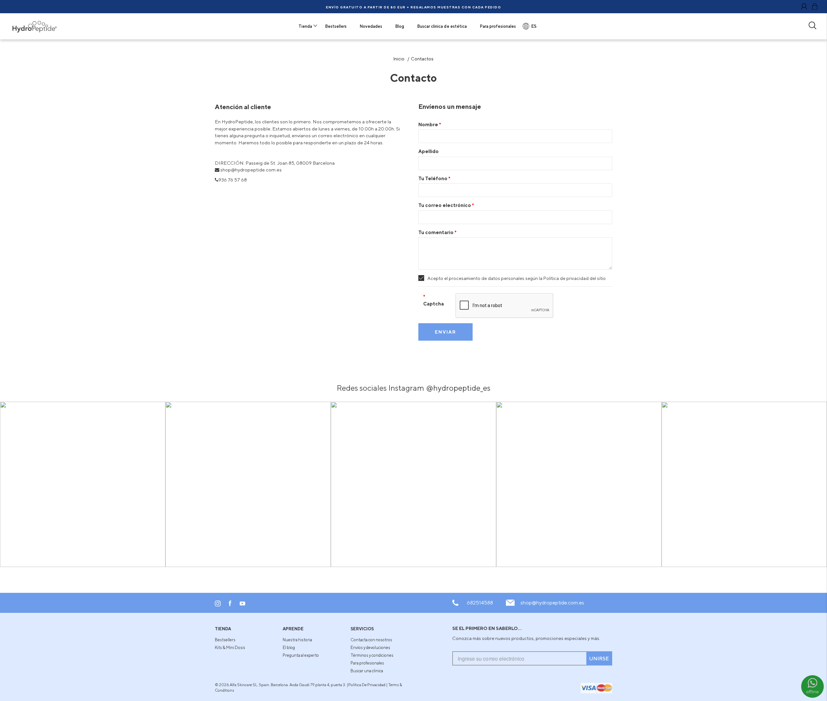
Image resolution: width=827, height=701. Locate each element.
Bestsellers (225, 639)
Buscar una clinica (367, 670)
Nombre (428, 124)
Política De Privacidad (366, 684)
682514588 (480, 603)
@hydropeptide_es (458, 387)
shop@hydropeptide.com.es (552, 603)
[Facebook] (230, 604)
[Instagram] (218, 604)
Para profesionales (367, 662)
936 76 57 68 (232, 179)
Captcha (433, 303)
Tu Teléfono (433, 178)
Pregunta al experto (301, 655)
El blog (289, 647)
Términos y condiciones (372, 655)
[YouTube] (243, 603)
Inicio (398, 58)
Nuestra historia (297, 639)
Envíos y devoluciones (370, 647)
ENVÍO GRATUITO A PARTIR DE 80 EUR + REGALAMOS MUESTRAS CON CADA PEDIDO (413, 7)
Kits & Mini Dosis (230, 647)
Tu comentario (436, 232)
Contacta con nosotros (371, 639)
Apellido (428, 151)
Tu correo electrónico (445, 205)
